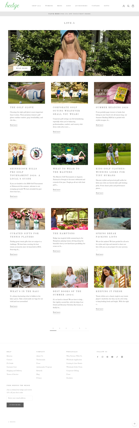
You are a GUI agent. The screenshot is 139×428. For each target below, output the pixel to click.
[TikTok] (117, 357)
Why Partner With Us (74, 356)
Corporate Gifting (72, 371)
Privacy (39, 378)
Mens (59, 6)
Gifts (106, 6)
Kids (68, 6)
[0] (133, 6)
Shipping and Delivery (14, 371)
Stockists (69, 378)
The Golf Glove (22, 108)
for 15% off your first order (69, 14)
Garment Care (12, 367)
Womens (49, 6)
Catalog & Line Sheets (74, 363)
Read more (22, 68)
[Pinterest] (107, 357)
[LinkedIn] (122, 357)
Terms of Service (12, 374)
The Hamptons (64, 234)
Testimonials (40, 360)
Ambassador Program (44, 367)
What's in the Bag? (24, 291)
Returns (9, 356)
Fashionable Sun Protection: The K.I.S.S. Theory (55, 61)
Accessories (81, 6)
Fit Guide (10, 363)
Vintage (96, 6)
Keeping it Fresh (109, 291)
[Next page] (86, 328)
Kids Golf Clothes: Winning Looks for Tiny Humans (111, 172)
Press (38, 363)
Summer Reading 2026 (112, 108)
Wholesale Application (74, 360)
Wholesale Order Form (74, 367)
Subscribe (15, 405)
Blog (38, 374)
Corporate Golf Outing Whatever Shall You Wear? (66, 111)
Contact (9, 360)
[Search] (128, 6)
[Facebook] (97, 357)
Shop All (36, 6)
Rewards (39, 371)
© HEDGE (12, 422)
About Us (39, 356)
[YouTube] (112, 357)
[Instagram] (102, 357)
